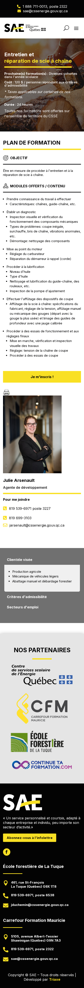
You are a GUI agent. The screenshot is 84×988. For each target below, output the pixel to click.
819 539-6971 (30, 508)
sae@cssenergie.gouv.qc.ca (45, 11)
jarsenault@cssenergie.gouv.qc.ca (36, 525)
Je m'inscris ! (42, 377)
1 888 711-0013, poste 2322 (45, 6)
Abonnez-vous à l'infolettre (30, 838)
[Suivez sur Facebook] (6, 852)
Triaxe (54, 979)
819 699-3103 (20, 518)
